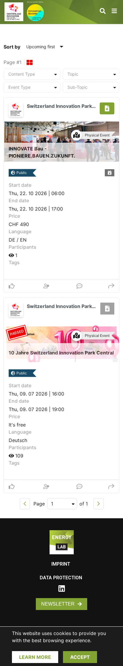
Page (39, 504)
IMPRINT (60, 564)
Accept (80, 657)
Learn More (35, 657)
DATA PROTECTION (61, 578)
